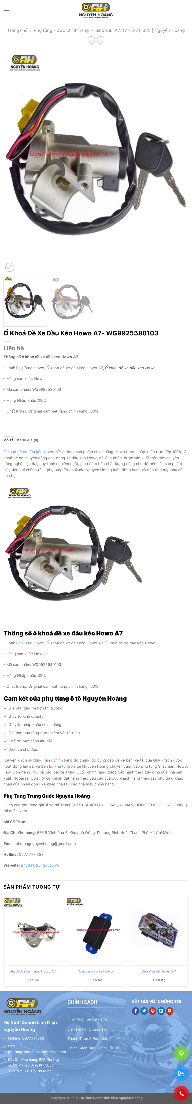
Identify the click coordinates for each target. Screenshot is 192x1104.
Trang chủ (17, 30)
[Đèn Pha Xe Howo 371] (159, 931)
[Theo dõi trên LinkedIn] (161, 1011)
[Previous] (13, 160)
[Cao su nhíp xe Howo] (96, 931)
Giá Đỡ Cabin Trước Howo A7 (33, 971)
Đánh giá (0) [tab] (27, 440)
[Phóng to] (9, 267)
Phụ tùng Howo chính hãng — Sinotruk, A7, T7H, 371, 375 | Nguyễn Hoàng (109, 30)
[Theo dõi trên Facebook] (136, 1011)
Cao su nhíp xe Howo (96, 971)
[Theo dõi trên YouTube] (170, 1011)
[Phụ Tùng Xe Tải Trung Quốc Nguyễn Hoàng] (96, 10)
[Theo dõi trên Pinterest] (152, 1011)
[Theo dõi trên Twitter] (144, 1011)
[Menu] (6, 10)
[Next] (179, 160)
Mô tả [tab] (9, 440)
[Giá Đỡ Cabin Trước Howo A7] (33, 931)
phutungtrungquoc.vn (40, 865)
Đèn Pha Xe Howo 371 (159, 971)
